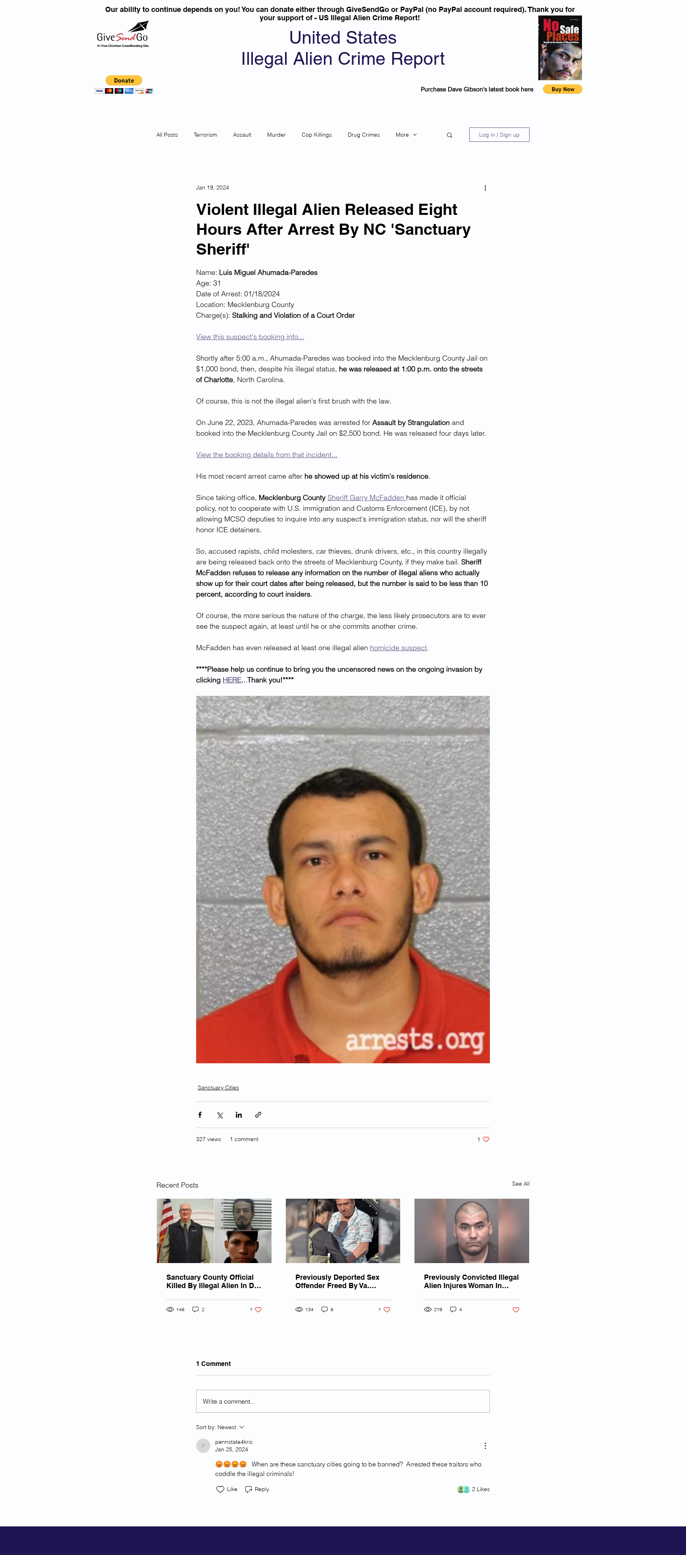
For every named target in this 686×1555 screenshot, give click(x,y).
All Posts (167, 134)
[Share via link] (258, 1114)
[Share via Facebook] (200, 1114)
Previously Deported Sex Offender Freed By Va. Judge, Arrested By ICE (337, 1281)
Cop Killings (317, 134)
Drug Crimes (364, 134)
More (402, 134)
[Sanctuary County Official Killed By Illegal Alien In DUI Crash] (214, 1231)
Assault (242, 134)
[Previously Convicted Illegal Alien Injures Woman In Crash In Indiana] (471, 1231)
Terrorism (205, 134)
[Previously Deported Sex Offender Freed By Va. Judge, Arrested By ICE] (343, 1231)
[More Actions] (485, 1446)
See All (521, 1183)
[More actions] (485, 187)
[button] (124, 84)
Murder (276, 134)
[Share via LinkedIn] (239, 1114)
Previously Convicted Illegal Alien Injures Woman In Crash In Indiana (471, 1281)
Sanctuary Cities (218, 1087)
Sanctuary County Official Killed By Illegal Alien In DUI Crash (213, 1281)
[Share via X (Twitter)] (219, 1114)
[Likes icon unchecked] (220, 1489)
